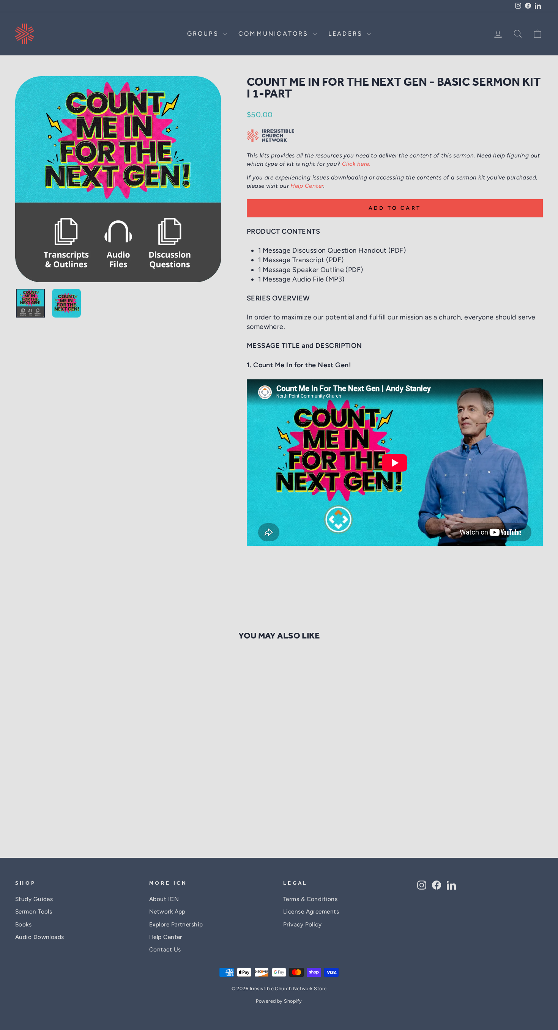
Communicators (274, 33)
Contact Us (165, 949)
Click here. (356, 163)
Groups (204, 33)
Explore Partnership (176, 924)
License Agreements (311, 911)
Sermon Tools (33, 911)
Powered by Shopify (279, 1001)
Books (23, 924)
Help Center (306, 185)
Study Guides (34, 899)
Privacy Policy (302, 924)
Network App (167, 911)
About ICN (164, 899)
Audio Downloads (39, 936)
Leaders (347, 33)
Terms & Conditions (310, 899)
